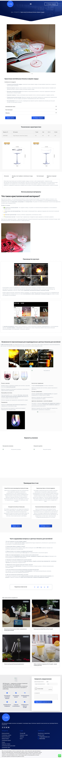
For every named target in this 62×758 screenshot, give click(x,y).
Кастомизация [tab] (40, 176)
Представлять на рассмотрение (43, 702)
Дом (12, 12)
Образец (7, 113)
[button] (30, 4)
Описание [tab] (6, 176)
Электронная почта (39, 681)
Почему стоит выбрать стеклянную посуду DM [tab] (22, 176)
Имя (47, 681)
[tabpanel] (31, 183)
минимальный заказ (10, 106)
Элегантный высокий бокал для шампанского (14, 664)
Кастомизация (8, 109)
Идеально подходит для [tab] (51, 176)
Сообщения (37, 693)
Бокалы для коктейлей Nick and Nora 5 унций (43, 629)
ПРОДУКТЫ (17, 12)
